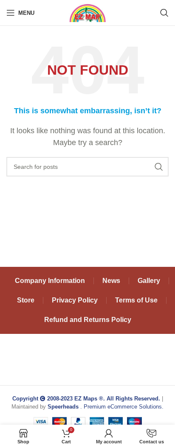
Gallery (149, 280)
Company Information (50, 280)
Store (25, 300)
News (111, 280)
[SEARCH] (159, 166)
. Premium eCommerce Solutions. (106, 406)
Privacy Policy (75, 300)
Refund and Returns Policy (87, 319)
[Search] (164, 12)
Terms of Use (136, 300)
